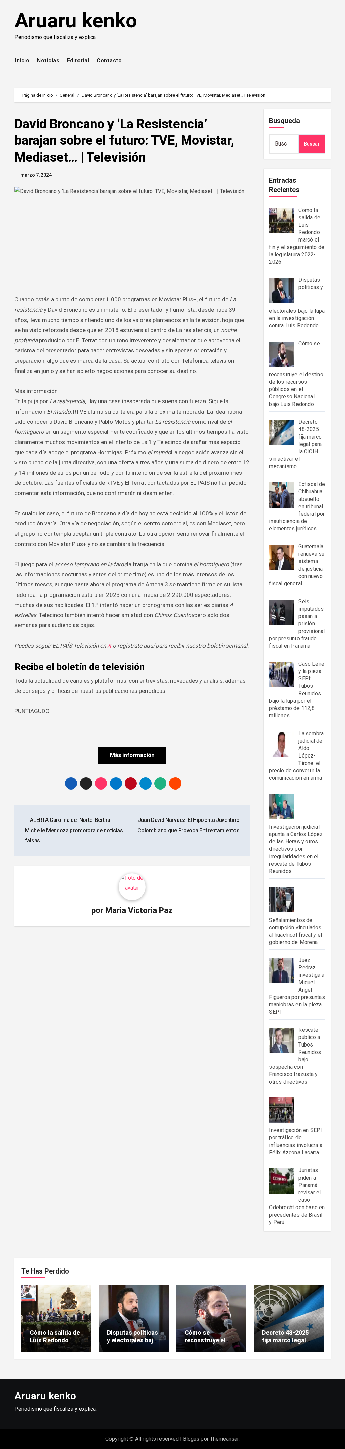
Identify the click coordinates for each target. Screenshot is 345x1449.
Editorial (78, 60)
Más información (132, 755)
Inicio (22, 60)
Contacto (109, 60)
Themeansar (224, 1439)
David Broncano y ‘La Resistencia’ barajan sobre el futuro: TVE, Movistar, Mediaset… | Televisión (124, 141)
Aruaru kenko (75, 20)
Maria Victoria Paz (139, 910)
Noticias (48, 60)
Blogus (191, 1439)
